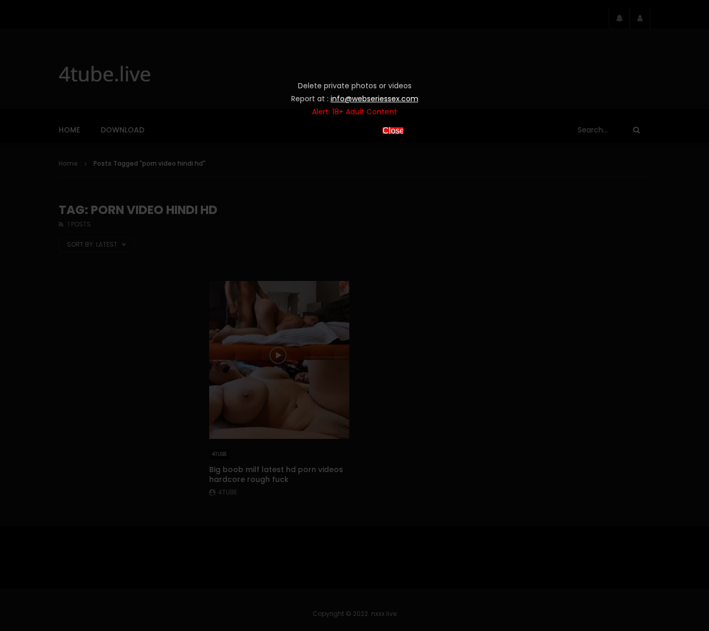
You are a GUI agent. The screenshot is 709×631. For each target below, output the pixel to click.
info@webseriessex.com (374, 98)
